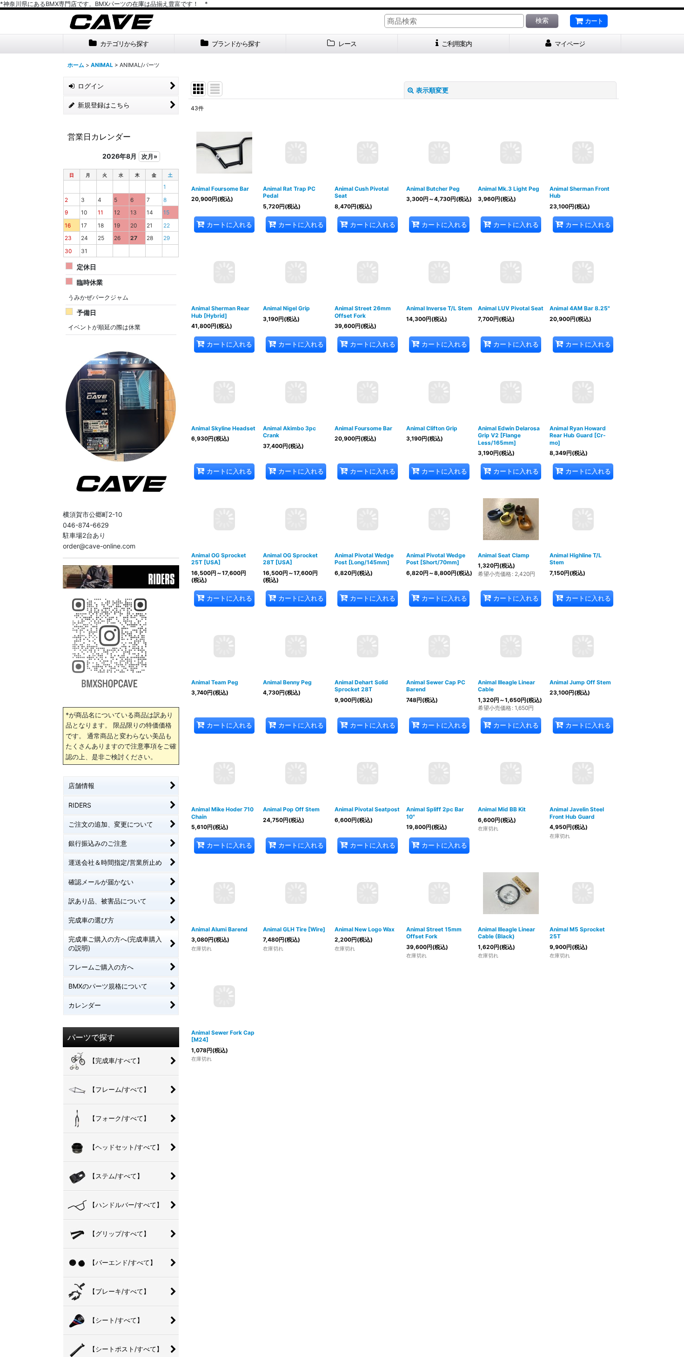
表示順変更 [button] (432, 90)
